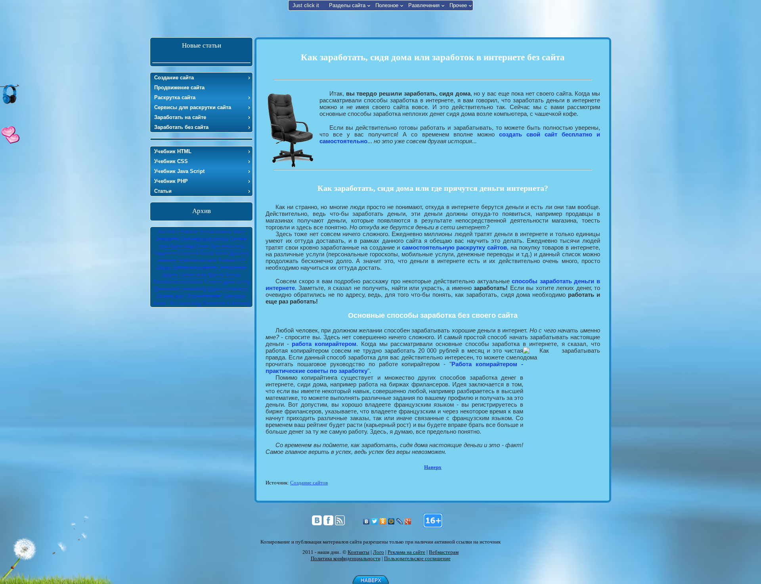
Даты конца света (227, 246)
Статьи (163, 191)
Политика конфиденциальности (345, 558)
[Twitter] (375, 521)
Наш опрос (235, 296)
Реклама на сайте (406, 552)
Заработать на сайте (180, 117)
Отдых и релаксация (228, 289)
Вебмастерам (444, 552)
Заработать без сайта (181, 127)
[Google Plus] (408, 521)
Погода (233, 274)
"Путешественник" (203, 296)
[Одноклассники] (383, 521)
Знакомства (168, 239)
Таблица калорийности (194, 267)
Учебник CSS (171, 161)
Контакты (358, 552)
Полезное (386, 5)
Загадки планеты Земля (222, 231)
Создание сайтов (309, 483)
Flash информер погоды (204, 239)
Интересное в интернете (226, 303)
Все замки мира (185, 303)
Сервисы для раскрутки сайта (192, 107)
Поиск (202, 246)
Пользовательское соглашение (417, 558)
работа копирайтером (324, 343)
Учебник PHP (171, 181)
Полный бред (170, 296)
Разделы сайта (347, 5)
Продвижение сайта (179, 87)
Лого (378, 552)
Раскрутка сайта (174, 97)
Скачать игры (193, 274)
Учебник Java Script (179, 171)
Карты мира (182, 246)
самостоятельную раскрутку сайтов (454, 247)
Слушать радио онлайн (227, 281)
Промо (164, 267)
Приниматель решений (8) (180, 289)
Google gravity (214, 253)
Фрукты (216, 274)
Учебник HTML (172, 151)
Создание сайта (174, 78)
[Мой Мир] (391, 521)
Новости (188, 231)
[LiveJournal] (400, 521)
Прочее (458, 5)
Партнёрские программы (178, 281)
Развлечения (424, 5)
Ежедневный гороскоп (177, 253)
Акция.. (160, 303)
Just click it (306, 5)
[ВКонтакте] (366, 521)
